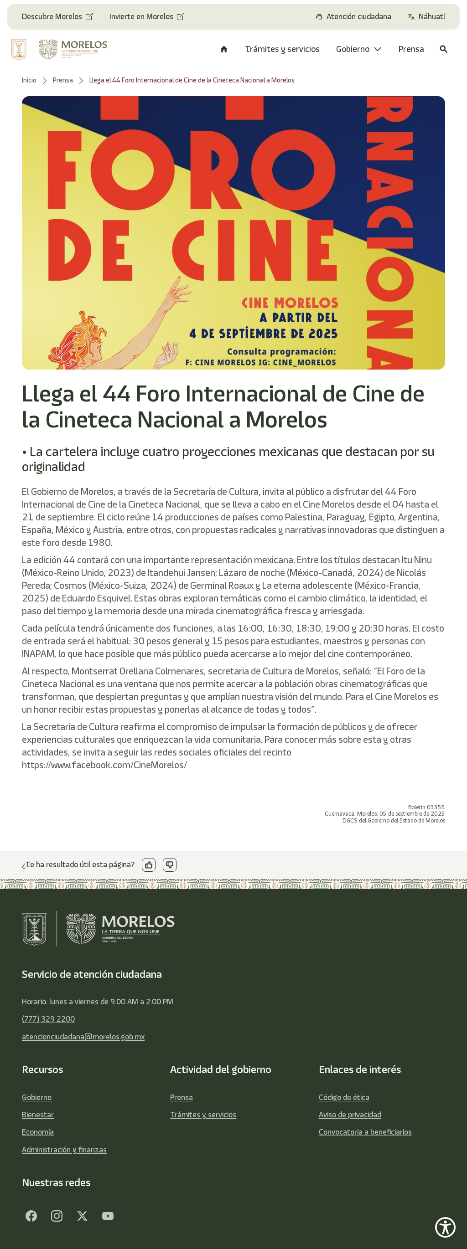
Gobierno (37, 1097)
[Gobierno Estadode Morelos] (31, 1216)
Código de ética (344, 1097)
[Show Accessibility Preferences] (445, 1227)
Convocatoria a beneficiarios (365, 1132)
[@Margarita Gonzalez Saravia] (108, 1216)
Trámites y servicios (203, 1114)
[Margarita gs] (82, 1216)
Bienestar (38, 1114)
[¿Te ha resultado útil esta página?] (149, 865)
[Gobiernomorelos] (56, 1216)
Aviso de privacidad (350, 1115)
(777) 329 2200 (48, 1019)
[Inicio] (224, 49)
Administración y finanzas (64, 1149)
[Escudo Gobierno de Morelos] (60, 49)
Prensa (181, 1097)
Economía (38, 1131)
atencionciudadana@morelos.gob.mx (83, 1037)
